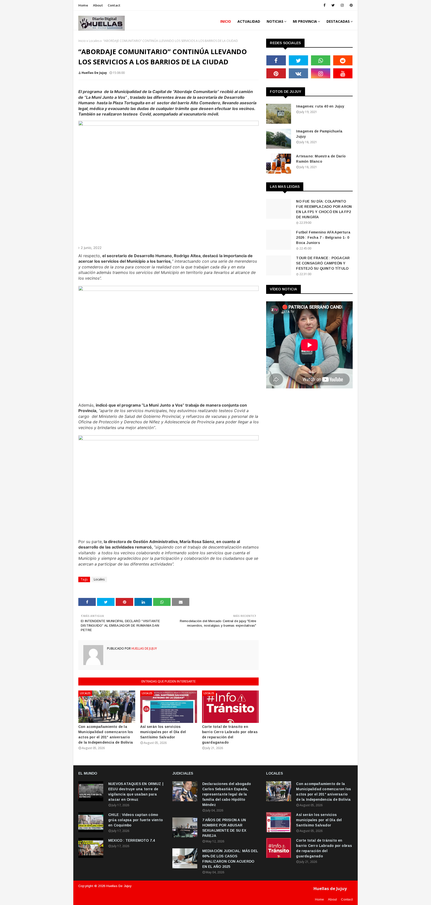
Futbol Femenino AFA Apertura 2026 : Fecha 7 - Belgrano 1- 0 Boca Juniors (323, 237)
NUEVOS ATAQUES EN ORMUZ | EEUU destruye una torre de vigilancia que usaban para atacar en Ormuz (135, 791)
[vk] (298, 73)
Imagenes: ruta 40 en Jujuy (320, 106)
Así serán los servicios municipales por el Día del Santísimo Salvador (163, 732)
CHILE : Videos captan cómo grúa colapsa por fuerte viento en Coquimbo (135, 820)
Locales (94, 41)
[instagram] (342, 5)
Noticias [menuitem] (275, 21)
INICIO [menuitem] (225, 21)
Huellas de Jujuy (118, 886)
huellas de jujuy (94, 73)
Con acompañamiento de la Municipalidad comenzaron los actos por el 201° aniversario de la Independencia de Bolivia (105, 734)
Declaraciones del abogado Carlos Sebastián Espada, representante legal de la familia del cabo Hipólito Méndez (226, 794)
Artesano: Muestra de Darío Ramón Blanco (321, 158)
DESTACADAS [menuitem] (338, 21)
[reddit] (343, 60)
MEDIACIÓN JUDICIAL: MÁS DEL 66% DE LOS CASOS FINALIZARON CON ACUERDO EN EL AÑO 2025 (230, 859)
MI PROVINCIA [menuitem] (305, 21)
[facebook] (324, 5)
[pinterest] (350, 5)
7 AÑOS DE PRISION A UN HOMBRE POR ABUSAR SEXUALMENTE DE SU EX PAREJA (224, 828)
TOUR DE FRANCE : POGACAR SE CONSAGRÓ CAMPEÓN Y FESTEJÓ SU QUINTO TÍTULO (323, 263)
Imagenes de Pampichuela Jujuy (319, 133)
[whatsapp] (320, 60)
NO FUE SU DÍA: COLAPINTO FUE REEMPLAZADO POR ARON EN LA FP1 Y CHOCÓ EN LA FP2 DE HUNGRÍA (324, 209)
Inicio (82, 41)
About (98, 5)
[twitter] (333, 5)
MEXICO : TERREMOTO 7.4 (131, 840)
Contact (114, 5)
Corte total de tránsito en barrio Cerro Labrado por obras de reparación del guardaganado (230, 734)
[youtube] (343, 73)
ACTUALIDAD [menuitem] (248, 21)
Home (83, 5)
